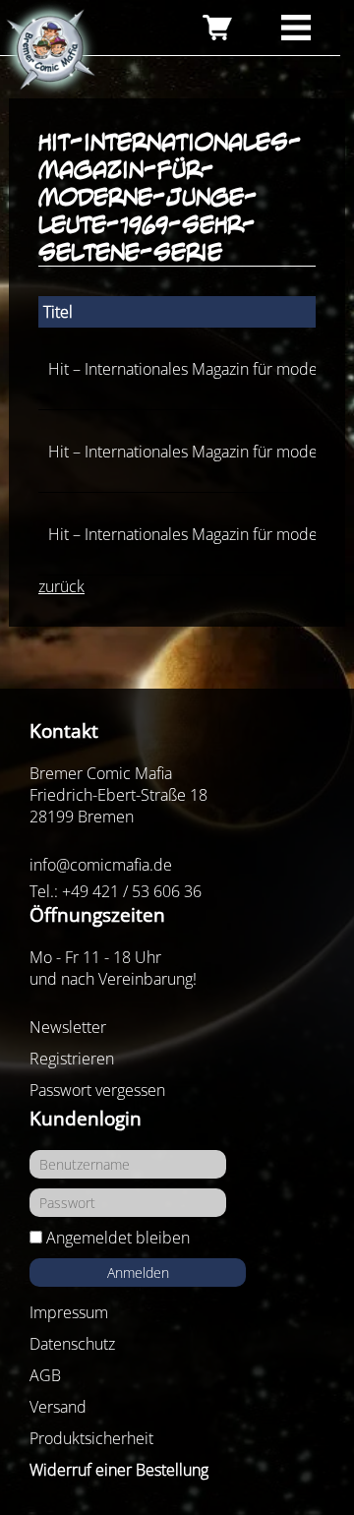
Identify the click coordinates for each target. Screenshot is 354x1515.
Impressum (69, 1312)
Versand (58, 1407)
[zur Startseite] (49, 50)
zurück (61, 586)
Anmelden (138, 1272)
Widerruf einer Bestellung (119, 1470)
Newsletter (68, 1027)
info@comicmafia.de (101, 865)
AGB (45, 1375)
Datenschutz (72, 1344)
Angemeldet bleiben (118, 1237)
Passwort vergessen (97, 1090)
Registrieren (72, 1058)
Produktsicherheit (91, 1438)
